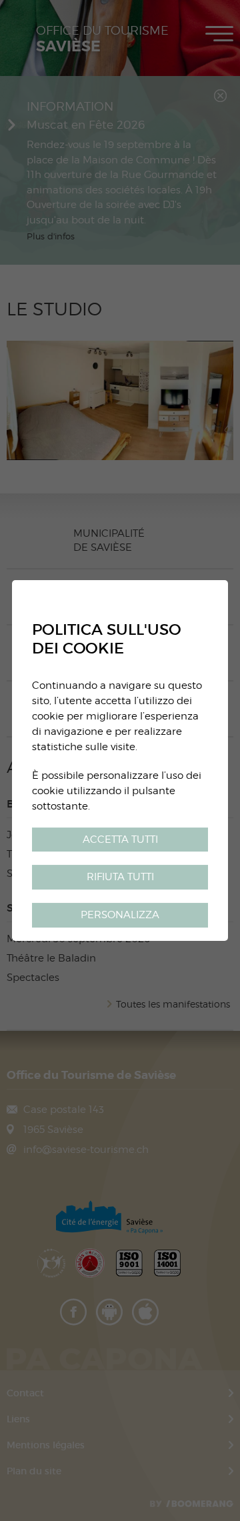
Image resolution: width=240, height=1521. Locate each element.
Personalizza (120, 914)
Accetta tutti (120, 839)
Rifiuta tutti (120, 877)
